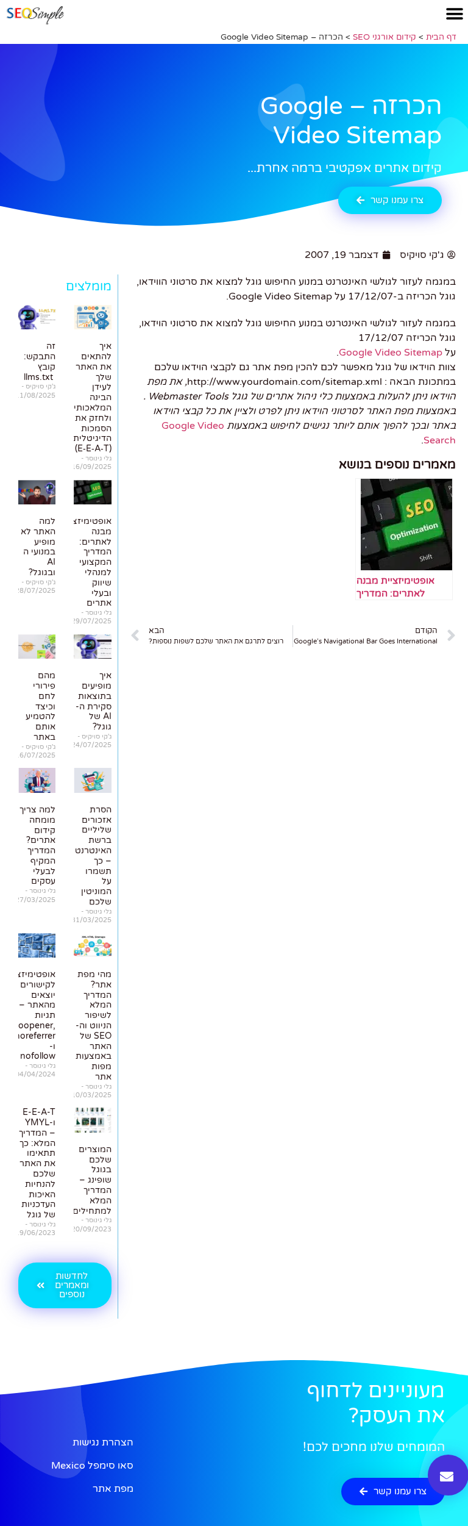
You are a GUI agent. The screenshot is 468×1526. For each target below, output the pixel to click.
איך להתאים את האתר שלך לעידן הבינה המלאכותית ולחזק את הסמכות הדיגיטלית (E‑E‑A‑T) (90, 397)
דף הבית (441, 37)
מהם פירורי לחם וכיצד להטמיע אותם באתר (40, 706)
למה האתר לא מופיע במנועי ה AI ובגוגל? (38, 547)
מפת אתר (113, 1489)
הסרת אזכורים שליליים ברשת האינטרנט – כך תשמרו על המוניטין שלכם (93, 855)
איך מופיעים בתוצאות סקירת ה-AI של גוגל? (94, 701)
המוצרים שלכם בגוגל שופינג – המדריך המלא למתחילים (92, 1180)
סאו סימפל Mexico (92, 1466)
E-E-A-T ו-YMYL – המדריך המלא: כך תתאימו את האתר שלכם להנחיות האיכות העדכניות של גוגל (37, 1163)
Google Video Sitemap (390, 352)
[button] (454, 13)
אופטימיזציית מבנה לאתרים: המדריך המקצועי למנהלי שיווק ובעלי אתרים (86, 562)
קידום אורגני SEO (384, 37)
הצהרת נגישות (103, 1442)
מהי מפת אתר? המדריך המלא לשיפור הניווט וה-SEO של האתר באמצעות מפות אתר (94, 1025)
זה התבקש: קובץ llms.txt (39, 361)
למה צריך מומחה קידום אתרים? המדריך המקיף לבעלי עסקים (37, 845)
